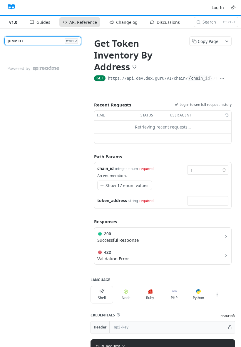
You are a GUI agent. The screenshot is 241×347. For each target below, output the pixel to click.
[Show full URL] (222, 78)
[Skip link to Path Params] (90, 156)
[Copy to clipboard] (229, 78)
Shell (102, 297)
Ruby (150, 297)
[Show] (230, 327)
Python (198, 297)
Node (126, 297)
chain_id (105, 168)
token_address (112, 200)
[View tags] (134, 67)
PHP (174, 297)
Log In (218, 7)
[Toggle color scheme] (233, 7)
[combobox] (207, 201)
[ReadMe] (46, 68)
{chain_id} (200, 78)
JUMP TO (42, 41)
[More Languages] (217, 294)
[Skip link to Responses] (90, 221)
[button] (118, 315)
